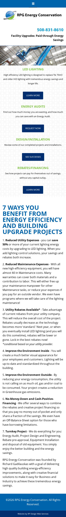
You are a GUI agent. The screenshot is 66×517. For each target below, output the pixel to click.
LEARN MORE (33, 95)
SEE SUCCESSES (33, 156)
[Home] (32, 15)
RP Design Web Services (38, 513)
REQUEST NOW (33, 128)
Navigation (33, 4)
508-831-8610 (50, 29)
